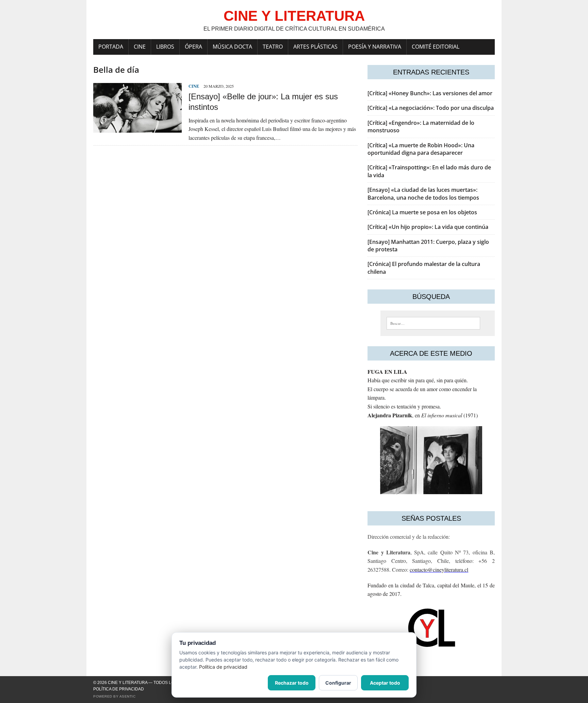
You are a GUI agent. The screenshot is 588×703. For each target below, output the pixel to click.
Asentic (127, 696)
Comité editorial (435, 46)
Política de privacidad (118, 689)
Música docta (232, 46)
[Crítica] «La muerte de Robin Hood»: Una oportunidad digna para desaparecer (421, 148)
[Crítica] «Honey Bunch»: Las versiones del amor (430, 93)
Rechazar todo (292, 683)
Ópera (193, 46)
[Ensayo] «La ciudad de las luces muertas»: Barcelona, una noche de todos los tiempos (423, 193)
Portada (110, 46)
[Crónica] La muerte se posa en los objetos (422, 212)
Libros (165, 46)
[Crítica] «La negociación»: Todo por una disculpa (431, 108)
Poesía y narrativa (374, 46)
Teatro (273, 46)
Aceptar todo (385, 683)
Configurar (338, 683)
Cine (140, 46)
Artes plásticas (315, 46)
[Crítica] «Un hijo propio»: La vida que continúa (428, 227)
